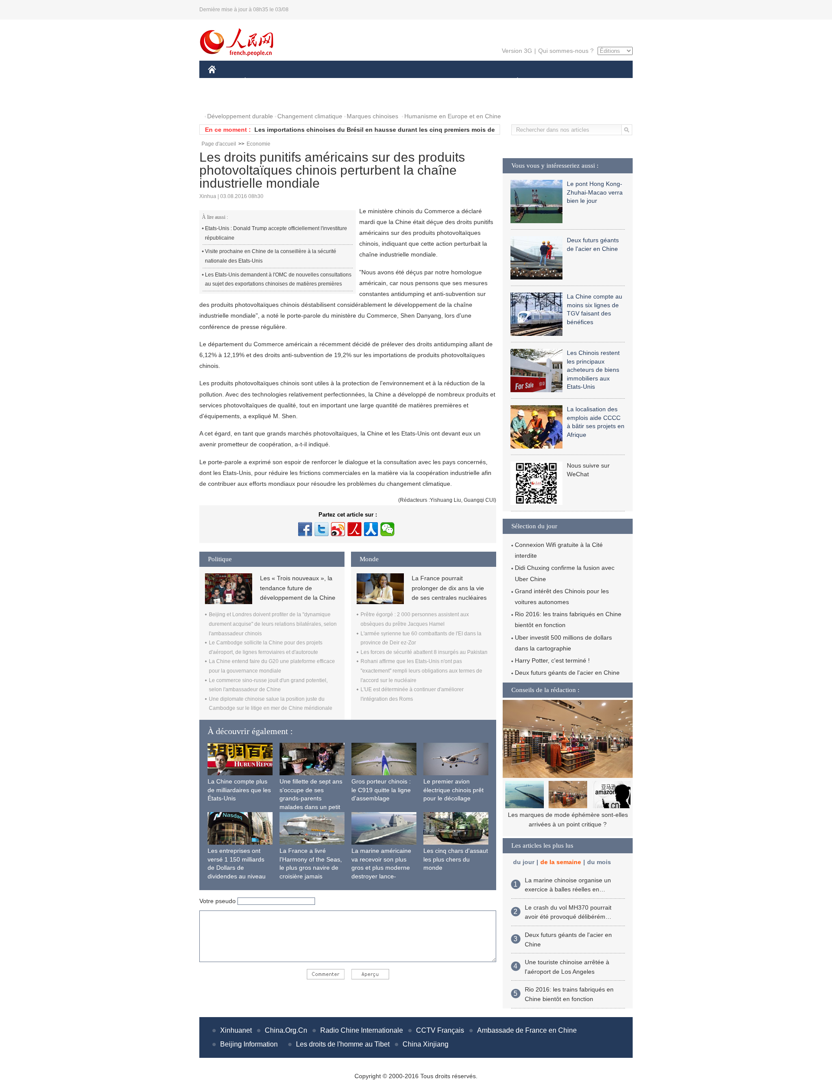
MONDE (302, 81)
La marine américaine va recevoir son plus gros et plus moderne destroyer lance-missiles (381, 867)
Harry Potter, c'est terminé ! (552, 660)
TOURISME (586, 81)
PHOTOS (226, 99)
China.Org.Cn (286, 1030)
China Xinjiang (425, 1044)
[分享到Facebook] (305, 529)
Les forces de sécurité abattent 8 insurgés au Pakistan (424, 652)
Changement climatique (309, 116)
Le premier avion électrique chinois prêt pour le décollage (453, 790)
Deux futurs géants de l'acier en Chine (567, 672)
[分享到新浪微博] (338, 529)
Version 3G (517, 50)
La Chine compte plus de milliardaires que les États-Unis (239, 790)
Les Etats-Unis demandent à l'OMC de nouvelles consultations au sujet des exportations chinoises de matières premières (278, 279)
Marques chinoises (372, 116)
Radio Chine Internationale (361, 1030)
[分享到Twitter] (321, 529)
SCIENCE (377, 81)
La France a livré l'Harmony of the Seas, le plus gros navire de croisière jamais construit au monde (311, 867)
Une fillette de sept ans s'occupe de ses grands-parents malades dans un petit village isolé (311, 798)
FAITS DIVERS (465, 81)
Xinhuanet (236, 1030)
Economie (258, 144)
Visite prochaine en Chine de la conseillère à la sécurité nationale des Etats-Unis (270, 256)
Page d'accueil (219, 144)
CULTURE (417, 81)
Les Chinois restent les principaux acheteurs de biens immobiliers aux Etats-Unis (593, 369)
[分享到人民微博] (354, 529)
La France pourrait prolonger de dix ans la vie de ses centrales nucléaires (449, 588)
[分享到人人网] (371, 529)
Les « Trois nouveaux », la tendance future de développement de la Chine (297, 588)
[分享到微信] (387, 529)
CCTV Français (440, 1030)
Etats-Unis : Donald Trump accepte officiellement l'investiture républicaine (276, 233)
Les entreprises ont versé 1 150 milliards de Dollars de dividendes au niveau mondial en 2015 (237, 867)
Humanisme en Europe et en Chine (452, 116)
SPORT (548, 81)
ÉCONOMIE (261, 81)
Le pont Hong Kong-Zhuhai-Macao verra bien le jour (595, 192)
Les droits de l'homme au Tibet (343, 1044)
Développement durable (240, 116)
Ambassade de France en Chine (527, 1030)
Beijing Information (249, 1044)
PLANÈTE (513, 81)
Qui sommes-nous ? (566, 50)
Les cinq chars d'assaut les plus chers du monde (455, 859)
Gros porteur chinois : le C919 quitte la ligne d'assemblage (381, 790)
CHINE (223, 81)
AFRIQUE (338, 81)
